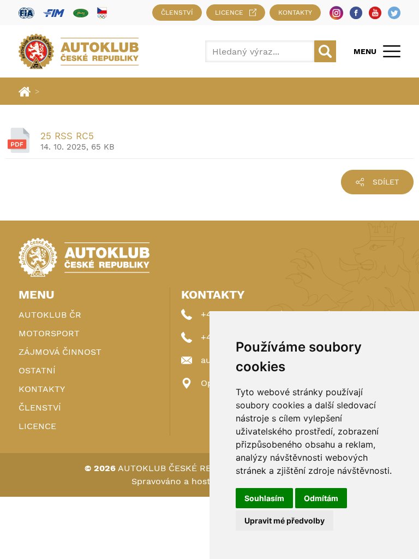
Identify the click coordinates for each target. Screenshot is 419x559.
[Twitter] (394, 13)
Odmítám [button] (321, 498)
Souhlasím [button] (264, 498)
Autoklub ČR (50, 315)
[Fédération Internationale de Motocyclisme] (53, 13)
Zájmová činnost (60, 352)
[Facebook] (356, 13)
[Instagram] (336, 13)
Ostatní (37, 370)
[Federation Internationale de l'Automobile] (26, 13)
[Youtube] (375, 13)
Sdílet (386, 181)
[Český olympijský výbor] (102, 13)
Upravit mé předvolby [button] (284, 520)
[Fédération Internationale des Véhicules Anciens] (80, 13)
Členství (177, 12)
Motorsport (49, 333)
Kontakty (295, 12)
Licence (229, 12)
